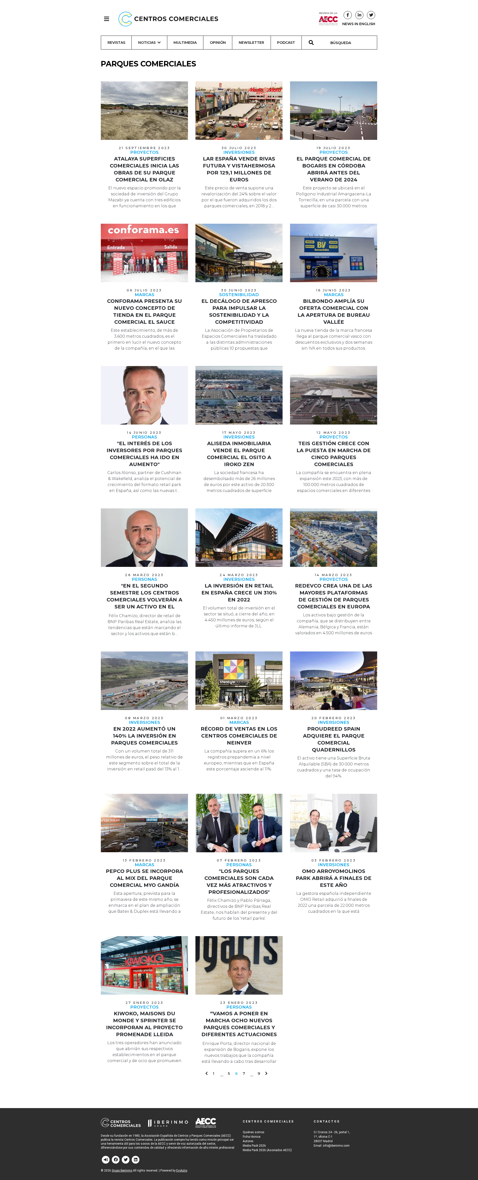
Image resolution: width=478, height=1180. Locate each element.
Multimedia (185, 42)
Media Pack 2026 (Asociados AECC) (267, 1150)
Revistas (116, 42)
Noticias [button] (147, 42)
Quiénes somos (253, 1132)
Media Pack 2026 (254, 1145)
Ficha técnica (251, 1136)
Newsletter (251, 42)
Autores (248, 1141)
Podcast (286, 42)
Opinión (218, 42)
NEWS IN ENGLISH (358, 24)
